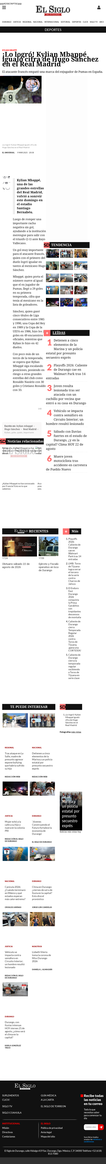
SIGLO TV (94, 22)
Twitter (6, 184)
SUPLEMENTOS (10, 1095)
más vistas (76, 732)
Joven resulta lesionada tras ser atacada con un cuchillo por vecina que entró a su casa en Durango (66, 394)
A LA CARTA (47, 1099)
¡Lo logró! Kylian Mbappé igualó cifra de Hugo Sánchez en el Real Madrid (73, 719)
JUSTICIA (17, 22)
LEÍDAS (59, 332)
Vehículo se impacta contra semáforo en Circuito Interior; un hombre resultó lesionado (65, 417)
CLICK (85, 22)
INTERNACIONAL (51, 22)
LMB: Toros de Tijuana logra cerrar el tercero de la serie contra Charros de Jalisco (74, 573)
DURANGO (6, 22)
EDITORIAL (65, 22)
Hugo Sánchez (12, 429)
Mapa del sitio (48, 1136)
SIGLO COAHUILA (12, 1112)
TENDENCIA (61, 244)
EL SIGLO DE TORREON (53, 1106)
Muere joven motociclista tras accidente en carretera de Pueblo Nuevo (66, 462)
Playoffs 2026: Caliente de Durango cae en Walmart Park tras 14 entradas (66, 371)
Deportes (53, 30)
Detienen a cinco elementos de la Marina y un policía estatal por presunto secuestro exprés (64, 349)
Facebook (6, 178)
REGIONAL (27, 22)
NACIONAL (38, 22)
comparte (6, 195)
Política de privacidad (52, 1127)
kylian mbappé (25, 425)
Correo (6, 189)
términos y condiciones (93, 1140)
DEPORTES (76, 22)
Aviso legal (46, 1132)
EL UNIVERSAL (8, 152)
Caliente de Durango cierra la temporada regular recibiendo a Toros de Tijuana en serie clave (74, 666)
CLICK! (6, 1099)
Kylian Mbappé (9, 50)
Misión (5, 1127)
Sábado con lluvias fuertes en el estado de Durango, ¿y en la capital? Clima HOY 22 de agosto (66, 440)
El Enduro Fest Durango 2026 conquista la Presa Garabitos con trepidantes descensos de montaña (74, 603)
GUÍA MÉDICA (48, 1095)
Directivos (7, 1132)
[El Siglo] (25, 1092)
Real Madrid (29, 429)
